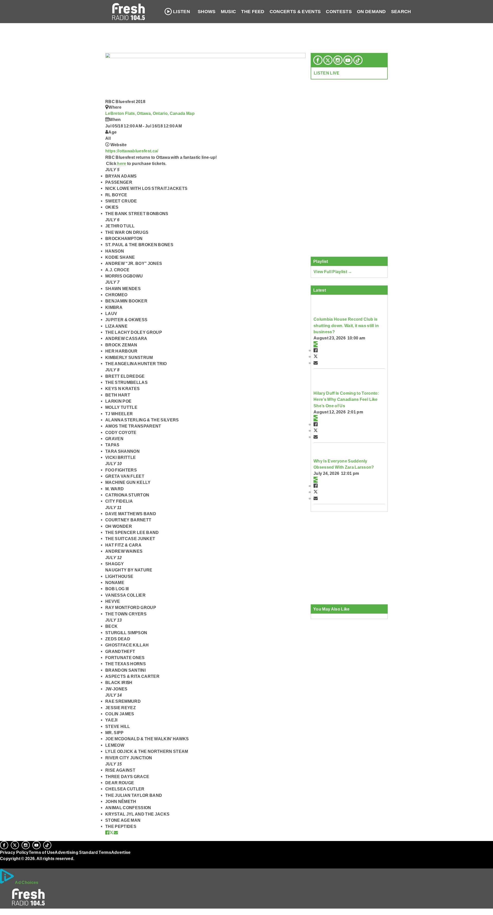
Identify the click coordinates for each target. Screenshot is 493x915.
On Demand (371, 11)
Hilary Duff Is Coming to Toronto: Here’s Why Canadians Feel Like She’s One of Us (346, 399)
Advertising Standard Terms (83, 852)
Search (401, 11)
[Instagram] (338, 60)
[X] (328, 60)
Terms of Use (42, 852)
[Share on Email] (116, 832)
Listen (181, 11)
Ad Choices (26, 882)
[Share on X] (111, 832)
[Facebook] (318, 60)
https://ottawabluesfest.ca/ (131, 151)
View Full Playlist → (333, 271)
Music (228, 11)
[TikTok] (358, 60)
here (121, 163)
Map (190, 113)
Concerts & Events (295, 11)
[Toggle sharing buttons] (316, 344)
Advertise (121, 852)
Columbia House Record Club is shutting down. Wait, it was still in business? (346, 325)
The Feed (252, 11)
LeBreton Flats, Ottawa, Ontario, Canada (145, 113)
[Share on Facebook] (107, 832)
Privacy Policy (14, 852)
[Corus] (2, 864)
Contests (339, 11)
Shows (207, 11)
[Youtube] (348, 60)
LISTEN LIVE (327, 73)
